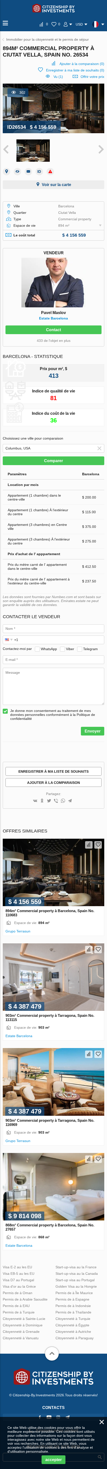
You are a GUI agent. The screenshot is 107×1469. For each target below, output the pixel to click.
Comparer (53, 461)
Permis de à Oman (17, 1293)
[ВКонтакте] (35, 801)
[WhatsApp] (62, 801)
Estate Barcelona (53, 318)
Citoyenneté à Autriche (73, 1332)
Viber (70, 649)
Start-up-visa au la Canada (76, 1274)
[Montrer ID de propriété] (39, 171)
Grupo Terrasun (17, 931)
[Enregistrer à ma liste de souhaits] (98, 845)
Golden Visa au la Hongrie (76, 1286)
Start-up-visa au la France (76, 1267)
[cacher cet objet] (17, 171)
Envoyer (93, 731)
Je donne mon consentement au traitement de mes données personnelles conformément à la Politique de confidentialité (52, 715)
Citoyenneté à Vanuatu (21, 1338)
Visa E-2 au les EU (17, 1267)
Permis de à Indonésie (73, 1306)
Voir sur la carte (56, 185)
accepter (53, 1460)
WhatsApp (49, 649)
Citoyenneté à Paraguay (74, 1338)
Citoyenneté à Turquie (72, 1319)
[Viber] (56, 801)
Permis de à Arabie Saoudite (25, 1299)
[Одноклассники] (42, 801)
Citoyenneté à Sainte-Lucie (24, 1319)
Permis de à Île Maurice (74, 1293)
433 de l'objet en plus (53, 341)
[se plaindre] (50, 171)
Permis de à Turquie (19, 1312)
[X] (49, 801)
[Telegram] (69, 801)
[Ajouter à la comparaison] (89, 845)
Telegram (90, 649)
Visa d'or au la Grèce (19, 1286)
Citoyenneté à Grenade (21, 1332)
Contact (53, 330)
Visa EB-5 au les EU (18, 1274)
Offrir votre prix (92, 77)
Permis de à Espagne (72, 1299)
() (81, 64)
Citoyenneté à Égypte (72, 1325)
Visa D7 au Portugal (18, 1280)
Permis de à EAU (16, 1306)
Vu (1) (58, 77)
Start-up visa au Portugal (75, 1280)
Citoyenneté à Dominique (23, 1325)
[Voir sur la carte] (6, 171)
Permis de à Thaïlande (73, 1312)
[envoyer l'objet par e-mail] (28, 171)
